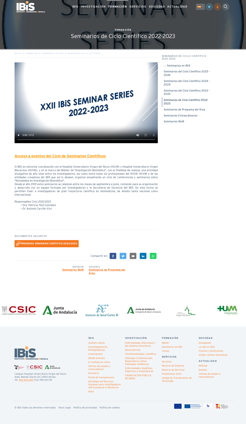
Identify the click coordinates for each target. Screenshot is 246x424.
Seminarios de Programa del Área (107, 271)
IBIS (75, 6)
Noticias (203, 365)
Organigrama (95, 354)
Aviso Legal (64, 407)
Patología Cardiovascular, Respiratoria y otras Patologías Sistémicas (139, 361)
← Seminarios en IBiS (177, 65)
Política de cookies (109, 407)
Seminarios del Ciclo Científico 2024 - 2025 (187, 82)
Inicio (18, 53)
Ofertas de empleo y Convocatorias (99, 368)
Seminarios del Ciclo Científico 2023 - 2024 (187, 92)
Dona (91, 391)
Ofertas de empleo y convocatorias (210, 375)
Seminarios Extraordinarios (180, 115)
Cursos (165, 351)
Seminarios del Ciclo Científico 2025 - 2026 (187, 73)
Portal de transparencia (101, 377)
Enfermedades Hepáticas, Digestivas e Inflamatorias (139, 370)
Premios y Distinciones (211, 351)
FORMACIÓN (117, 6)
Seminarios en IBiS (53, 53)
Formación (31, 53)
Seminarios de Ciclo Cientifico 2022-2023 (186, 101)
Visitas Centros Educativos (213, 355)
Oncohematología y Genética (140, 354)
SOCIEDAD (157, 6)
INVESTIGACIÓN (93, 6)
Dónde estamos (96, 358)
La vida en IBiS (207, 347)
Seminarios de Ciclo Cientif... (85, 53)
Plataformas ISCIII (171, 374)
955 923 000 (26, 380)
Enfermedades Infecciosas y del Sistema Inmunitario (140, 344)
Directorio (93, 373)
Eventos (203, 370)
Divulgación (205, 343)
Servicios (167, 361)
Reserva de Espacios (173, 365)
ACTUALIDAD (177, 6)
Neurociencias (133, 350)
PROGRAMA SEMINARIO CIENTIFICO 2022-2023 (48, 243)
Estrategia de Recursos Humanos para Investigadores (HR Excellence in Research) (104, 384)
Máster (165, 343)
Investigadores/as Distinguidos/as (98, 348)
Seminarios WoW (73, 269)
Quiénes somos (96, 343)
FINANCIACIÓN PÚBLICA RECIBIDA (138, 377)
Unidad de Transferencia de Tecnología (177, 379)
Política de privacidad (85, 407)
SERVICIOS (137, 6)
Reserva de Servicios (173, 370)
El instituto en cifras (99, 362)
